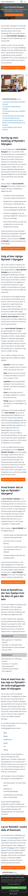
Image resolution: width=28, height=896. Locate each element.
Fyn (2, 848)
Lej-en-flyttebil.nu (8, 2)
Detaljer (20, 881)
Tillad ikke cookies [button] (14, 890)
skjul (19, 99)
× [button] (26, 876)
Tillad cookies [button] (14, 887)
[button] (14, 893)
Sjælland (12, 848)
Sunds (5, 743)
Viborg (5, 736)
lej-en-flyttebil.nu (15, 420)
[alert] (14, 885)
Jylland (20, 845)
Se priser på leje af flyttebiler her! (14, 15)
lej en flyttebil (13, 838)
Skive (5, 733)
